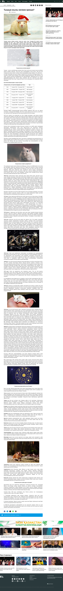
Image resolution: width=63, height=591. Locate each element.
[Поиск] (62, 1)
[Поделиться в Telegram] (7, 511)
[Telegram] (33, 5)
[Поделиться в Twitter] (10, 511)
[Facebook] (31, 5)
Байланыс (13, 575)
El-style (30, 1)
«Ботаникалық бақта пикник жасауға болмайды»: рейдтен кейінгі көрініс (53, 43)
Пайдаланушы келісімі (15, 576)
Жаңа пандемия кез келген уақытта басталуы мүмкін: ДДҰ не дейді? (53, 26)
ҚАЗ (54, 1)
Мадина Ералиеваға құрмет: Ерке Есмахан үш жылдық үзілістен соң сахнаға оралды (54, 38)
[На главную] (3, 1)
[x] (40, 5)
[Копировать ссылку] (16, 511)
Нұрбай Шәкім (13, 12)
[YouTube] (35, 5)
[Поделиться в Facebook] (4, 511)
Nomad (8, 1)
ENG (59, 1)
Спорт (19, 1)
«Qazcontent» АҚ (32, 575)
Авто (16, 1)
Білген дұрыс (25, 1)
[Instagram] (37, 5)
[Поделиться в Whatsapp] (13, 511)
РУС (57, 1)
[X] (21, 579)
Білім (12, 1)
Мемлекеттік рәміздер (33, 578)
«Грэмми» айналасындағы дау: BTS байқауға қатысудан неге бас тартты (54, 21)
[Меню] (0, 1)
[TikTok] (42, 5)
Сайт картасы (32, 579)
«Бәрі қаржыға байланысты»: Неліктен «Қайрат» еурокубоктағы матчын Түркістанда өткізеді (53, 32)
